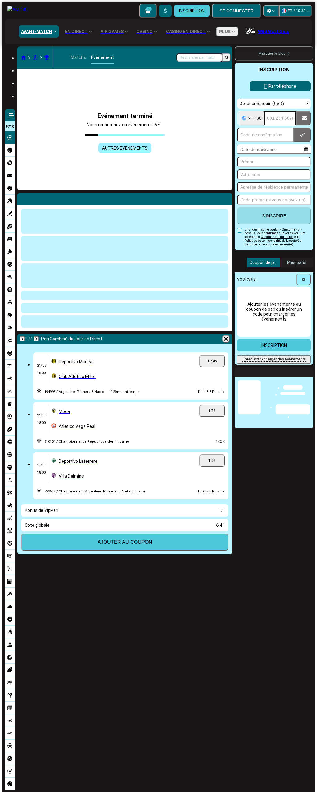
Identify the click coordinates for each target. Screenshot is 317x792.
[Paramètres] (271, 11)
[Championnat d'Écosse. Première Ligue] (46, 57)
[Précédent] (22, 338)
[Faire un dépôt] (165, 11)
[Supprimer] (226, 339)
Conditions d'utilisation (277, 237)
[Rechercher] (226, 57)
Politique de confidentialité (263, 240)
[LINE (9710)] (23, 57)
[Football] (35, 57)
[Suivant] (36, 338)
